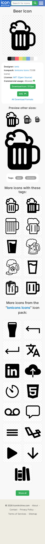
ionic (16, 66)
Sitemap (33, 514)
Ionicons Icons (22, 70)
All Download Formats (22, 99)
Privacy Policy (27, 509)
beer (19, 178)
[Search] (35, 3)
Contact (13, 509)
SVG (21, 94)
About (35, 505)
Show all (22, 493)
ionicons (30, 178)
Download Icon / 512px (23, 86)
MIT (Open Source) (22, 77)
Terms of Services (17, 514)
